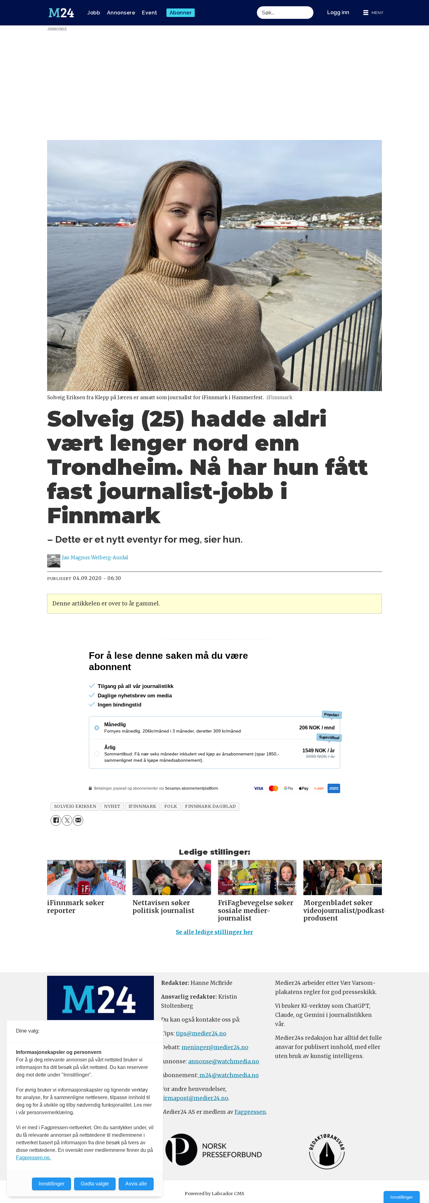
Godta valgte (95, 1183)
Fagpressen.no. (33, 1157)
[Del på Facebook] (56, 847)
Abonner (181, 13)
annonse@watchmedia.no (223, 1088)
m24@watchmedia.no (228, 1102)
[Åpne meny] (373, 13)
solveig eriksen (75, 833)
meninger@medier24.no (215, 1074)
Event (149, 13)
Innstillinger (401, 1197)
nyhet (112, 833)
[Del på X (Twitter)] (67, 847)
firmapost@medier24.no (194, 1125)
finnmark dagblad (210, 833)
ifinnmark (142, 833)
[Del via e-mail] (78, 847)
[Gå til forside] (61, 13)
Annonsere (121, 13)
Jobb (93, 13)
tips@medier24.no (201, 1060)
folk (170, 833)
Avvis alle (136, 1183)
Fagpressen (250, 1139)
